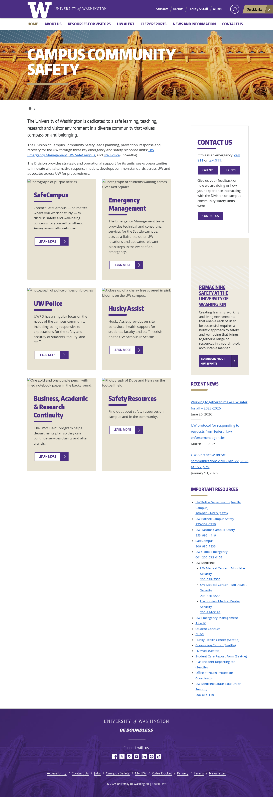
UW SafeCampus (82, 155)
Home (33, 23)
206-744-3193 (210, 612)
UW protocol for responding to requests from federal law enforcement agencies (215, 431)
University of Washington (40, 9)
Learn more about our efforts (213, 361)
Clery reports (153, 23)
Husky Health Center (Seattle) (217, 640)
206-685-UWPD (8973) (211, 513)
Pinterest (151, 756)
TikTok (158, 756)
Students (162, 9)
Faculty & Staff (198, 9)
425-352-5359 (205, 524)
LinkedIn (144, 756)
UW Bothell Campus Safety (214, 519)
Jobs (97, 773)
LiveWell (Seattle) (207, 651)
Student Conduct (207, 629)
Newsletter (217, 773)
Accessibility (57, 773)
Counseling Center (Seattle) (215, 645)
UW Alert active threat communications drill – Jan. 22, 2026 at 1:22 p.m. (219, 460)
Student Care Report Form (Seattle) (221, 656)
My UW (140, 773)
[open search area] (234, 9)
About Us (53, 23)
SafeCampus (204, 541)
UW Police (112, 155)
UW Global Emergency (211, 552)
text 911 (214, 160)
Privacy (182, 773)
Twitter (122, 756)
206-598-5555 (210, 579)
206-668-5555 (210, 596)
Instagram (129, 756)
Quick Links (254, 9)
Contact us (232, 23)
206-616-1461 (205, 695)
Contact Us (80, 773)
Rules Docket (162, 773)
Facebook (114, 756)
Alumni (217, 9)
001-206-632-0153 (208, 557)
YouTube (136, 756)
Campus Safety (118, 773)
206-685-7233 (205, 546)
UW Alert (125, 23)
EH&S (199, 634)
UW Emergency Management (216, 618)
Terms (199, 773)
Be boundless (136, 730)
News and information (194, 23)
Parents (178, 9)
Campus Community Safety (29, 107)
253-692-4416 (205, 535)
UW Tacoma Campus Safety (215, 530)
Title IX (200, 623)
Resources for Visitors (89, 23)
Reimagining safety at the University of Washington (213, 295)
